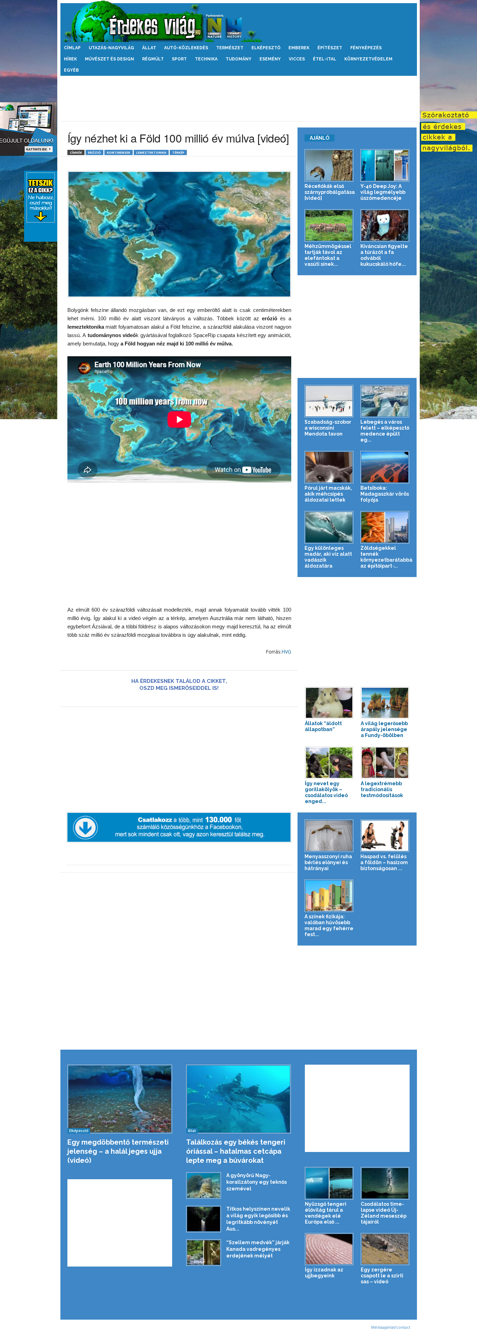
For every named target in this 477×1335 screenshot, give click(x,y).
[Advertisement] (238, 98)
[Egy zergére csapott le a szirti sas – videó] (385, 1249)
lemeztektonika (151, 152)
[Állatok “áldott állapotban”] (329, 703)
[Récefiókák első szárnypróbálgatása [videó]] (329, 165)
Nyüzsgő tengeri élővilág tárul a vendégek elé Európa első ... (325, 1213)
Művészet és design (109, 59)
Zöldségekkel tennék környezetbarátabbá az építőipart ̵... (386, 557)
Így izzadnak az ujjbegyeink (324, 1272)
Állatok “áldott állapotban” (323, 726)
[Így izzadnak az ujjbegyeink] (329, 1249)
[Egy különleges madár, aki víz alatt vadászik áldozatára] (329, 527)
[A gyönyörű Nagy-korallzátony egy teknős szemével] (203, 1185)
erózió (94, 152)
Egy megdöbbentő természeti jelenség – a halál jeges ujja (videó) (118, 1151)
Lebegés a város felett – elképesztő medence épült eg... (384, 431)
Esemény (270, 59)
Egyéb (71, 70)
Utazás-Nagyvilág (111, 47)
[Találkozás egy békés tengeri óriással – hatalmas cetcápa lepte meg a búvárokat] (238, 1099)
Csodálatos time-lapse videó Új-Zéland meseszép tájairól (383, 1213)
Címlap (72, 47)
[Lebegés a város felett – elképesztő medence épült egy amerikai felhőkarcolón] (385, 401)
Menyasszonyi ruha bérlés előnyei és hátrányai (328, 862)
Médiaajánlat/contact (390, 1327)
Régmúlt (153, 59)
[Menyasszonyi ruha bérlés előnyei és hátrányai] (329, 835)
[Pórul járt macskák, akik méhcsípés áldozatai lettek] (329, 467)
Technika (206, 59)
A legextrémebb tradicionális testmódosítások (382, 789)
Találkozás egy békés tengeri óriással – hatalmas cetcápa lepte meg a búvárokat (235, 1151)
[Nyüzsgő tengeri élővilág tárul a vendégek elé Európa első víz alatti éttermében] (329, 1183)
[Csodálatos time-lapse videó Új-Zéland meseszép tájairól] (385, 1183)
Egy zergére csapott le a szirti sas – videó (382, 1275)
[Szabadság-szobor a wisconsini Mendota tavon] (329, 401)
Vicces (297, 59)
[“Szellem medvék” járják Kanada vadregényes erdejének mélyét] (203, 1252)
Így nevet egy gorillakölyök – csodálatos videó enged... (326, 792)
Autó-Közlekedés (186, 47)
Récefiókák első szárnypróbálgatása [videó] (329, 192)
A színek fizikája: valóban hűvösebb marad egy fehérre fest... (328, 925)
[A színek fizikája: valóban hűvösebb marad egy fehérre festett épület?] (329, 896)
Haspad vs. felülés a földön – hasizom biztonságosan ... (384, 862)
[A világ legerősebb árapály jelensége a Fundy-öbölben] (385, 703)
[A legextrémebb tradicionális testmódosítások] (385, 762)
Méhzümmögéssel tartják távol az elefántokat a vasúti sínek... (327, 255)
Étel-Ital (324, 59)
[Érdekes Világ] (238, 21)
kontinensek (118, 152)
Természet (229, 47)
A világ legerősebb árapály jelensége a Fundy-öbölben (384, 729)
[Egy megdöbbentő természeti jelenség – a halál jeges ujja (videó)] (120, 1099)
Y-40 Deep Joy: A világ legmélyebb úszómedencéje (382, 192)
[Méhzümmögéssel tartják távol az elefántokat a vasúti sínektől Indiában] (329, 225)
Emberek (298, 47)
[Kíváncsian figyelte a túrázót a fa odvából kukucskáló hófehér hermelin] (385, 225)
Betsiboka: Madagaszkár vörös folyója (384, 494)
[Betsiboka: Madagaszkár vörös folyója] (385, 467)
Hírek (70, 59)
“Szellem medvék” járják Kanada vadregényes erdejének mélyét (257, 1249)
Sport (179, 59)
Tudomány (238, 59)
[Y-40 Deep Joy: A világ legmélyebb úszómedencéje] (385, 165)
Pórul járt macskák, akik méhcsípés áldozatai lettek (328, 494)
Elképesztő (265, 47)
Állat (149, 47)
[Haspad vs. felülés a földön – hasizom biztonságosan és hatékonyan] (385, 835)
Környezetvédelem (368, 59)
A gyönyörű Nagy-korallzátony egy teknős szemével (256, 1182)
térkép (178, 152)
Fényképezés (366, 47)
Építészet (329, 47)
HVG (286, 651)
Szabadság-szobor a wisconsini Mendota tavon (327, 428)
